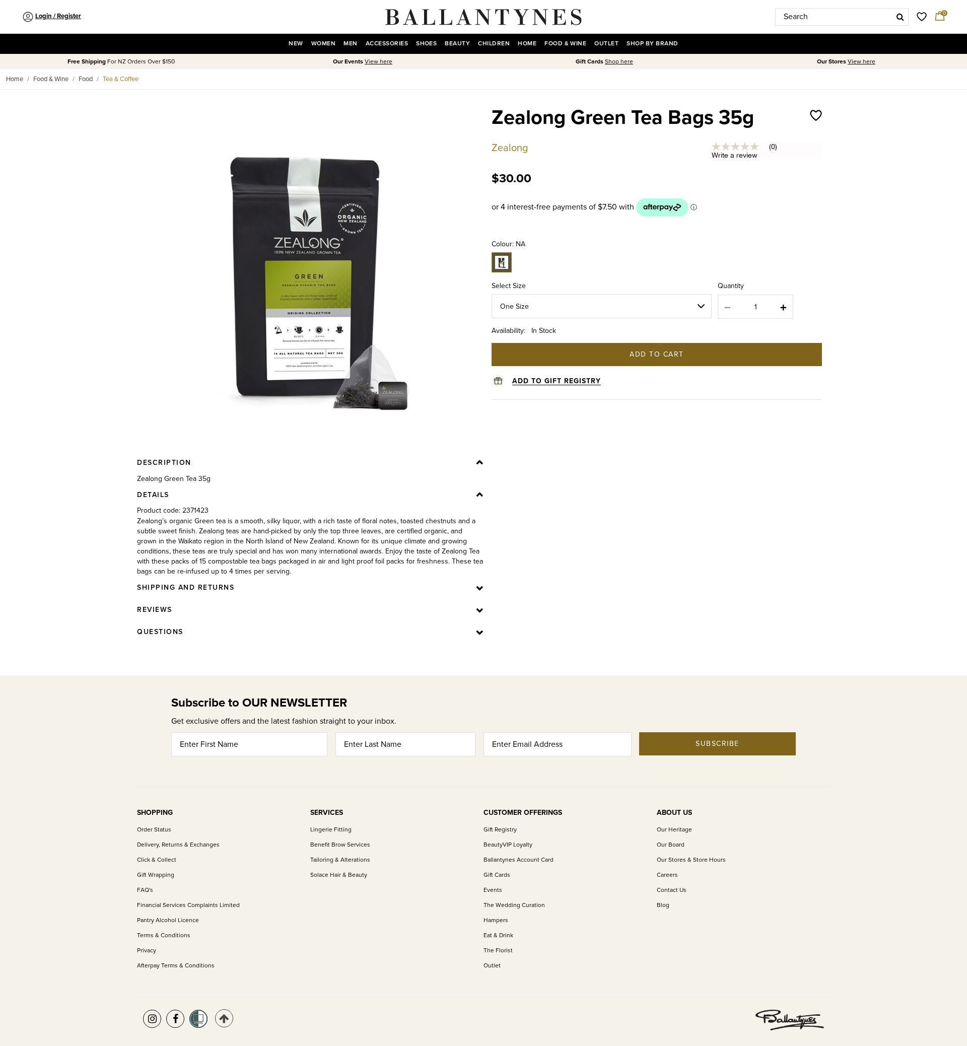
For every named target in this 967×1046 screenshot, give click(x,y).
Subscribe (717, 743)
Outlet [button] (606, 43)
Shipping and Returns (185, 587)
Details (153, 495)
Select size (509, 286)
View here (378, 61)
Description (164, 462)
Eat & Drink (498, 935)
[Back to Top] (224, 1018)
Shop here (619, 61)
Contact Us (671, 890)
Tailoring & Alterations (340, 860)
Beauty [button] (457, 43)
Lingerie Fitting (331, 829)
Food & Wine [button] (565, 43)
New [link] (296, 43)
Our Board (670, 845)
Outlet (492, 965)
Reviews (154, 609)
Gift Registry (500, 829)
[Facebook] (175, 1019)
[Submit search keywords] (900, 17)
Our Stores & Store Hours (691, 860)
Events (493, 890)
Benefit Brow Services (340, 845)
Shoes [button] (426, 43)
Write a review (734, 155)
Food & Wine (50, 79)
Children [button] (494, 43)
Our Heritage (674, 829)
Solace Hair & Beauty (338, 875)
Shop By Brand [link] (652, 43)
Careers (667, 875)
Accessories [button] (387, 43)
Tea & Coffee (121, 79)
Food (86, 79)
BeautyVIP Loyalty (508, 845)
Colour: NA (508, 244)
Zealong (510, 148)
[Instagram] (152, 1019)
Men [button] (350, 43)
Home (14, 79)
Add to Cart (657, 354)
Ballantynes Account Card (519, 860)
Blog (663, 905)
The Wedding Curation (514, 905)
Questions (160, 631)
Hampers (496, 920)
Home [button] (527, 43)
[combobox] (842, 17)
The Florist (498, 950)
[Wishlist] (816, 128)
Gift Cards (497, 875)
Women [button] (323, 43)
